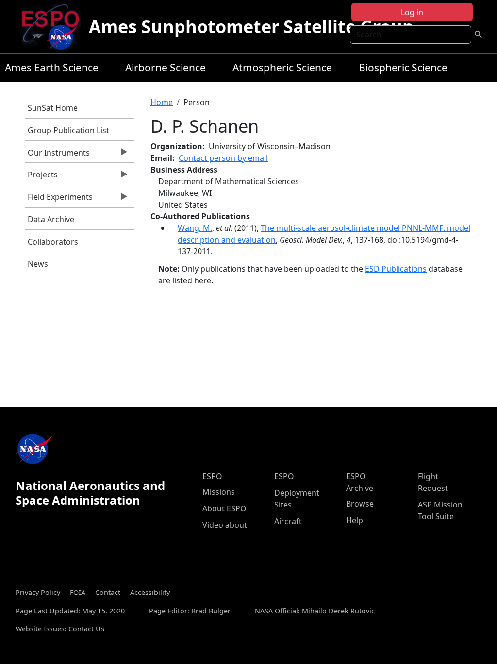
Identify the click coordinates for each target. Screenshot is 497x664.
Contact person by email (223, 158)
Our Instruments (57, 155)
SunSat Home (53, 108)
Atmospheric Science (282, 67)
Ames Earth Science (52, 67)
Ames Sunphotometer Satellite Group (251, 26)
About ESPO (224, 508)
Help (354, 520)
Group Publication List (68, 130)
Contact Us (86, 628)
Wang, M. (195, 228)
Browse (360, 503)
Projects (41, 177)
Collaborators (53, 241)
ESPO (212, 476)
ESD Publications (396, 268)
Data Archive (51, 219)
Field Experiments (59, 199)
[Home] (54, 26)
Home (161, 102)
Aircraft (288, 521)
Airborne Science (165, 67)
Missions (218, 492)
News (38, 264)
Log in (412, 12)
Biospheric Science (403, 67)
